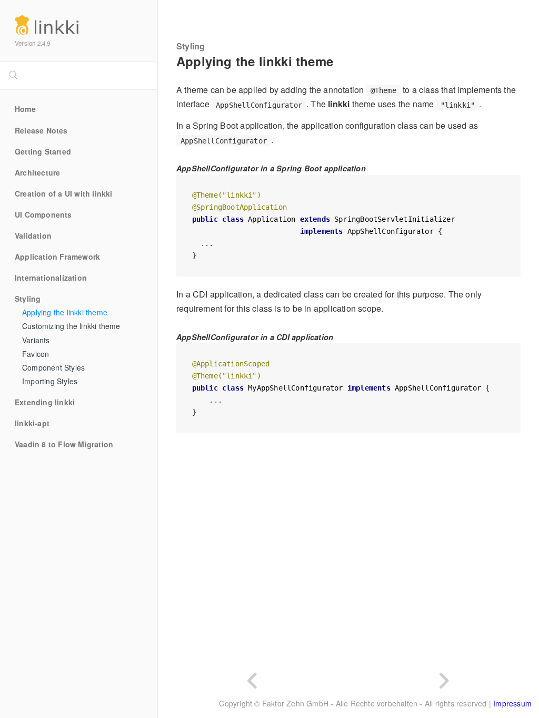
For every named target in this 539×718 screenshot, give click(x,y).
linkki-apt (32, 423)
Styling (28, 299)
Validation (33, 236)
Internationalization (51, 278)
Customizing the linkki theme (71, 326)
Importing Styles (49, 381)
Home (25, 109)
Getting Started (43, 152)
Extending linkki (45, 402)
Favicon (35, 354)
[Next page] (443, 680)
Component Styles (53, 368)
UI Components (43, 215)
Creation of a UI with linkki (64, 194)
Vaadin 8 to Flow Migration (64, 444)
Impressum (512, 703)
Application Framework (57, 257)
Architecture (37, 173)
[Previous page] (253, 680)
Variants (36, 340)
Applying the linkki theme (64, 312)
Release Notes (41, 131)
